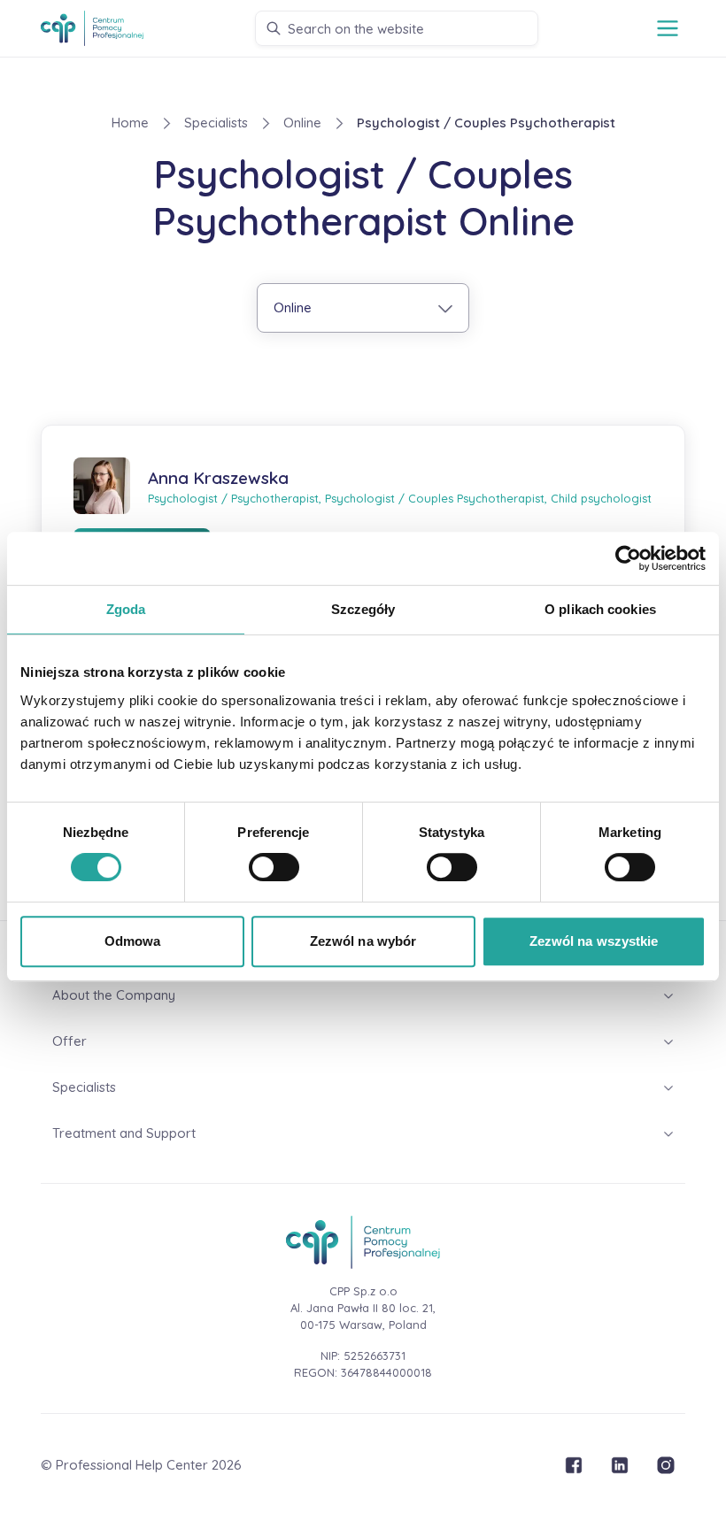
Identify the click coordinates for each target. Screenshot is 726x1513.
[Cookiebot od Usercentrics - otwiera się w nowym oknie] (628, 558)
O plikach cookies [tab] (600, 609)
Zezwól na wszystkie (594, 941)
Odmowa (132, 941)
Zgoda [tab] (126, 609)
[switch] (274, 867)
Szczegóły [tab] (363, 609)
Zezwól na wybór (363, 941)
